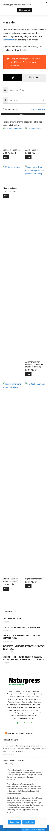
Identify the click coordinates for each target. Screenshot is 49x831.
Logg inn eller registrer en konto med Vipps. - (25, 62)
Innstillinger (29, 822)
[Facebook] (17, 722)
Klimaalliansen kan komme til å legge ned (21, 627)
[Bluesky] (31, 722)
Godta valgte (14, 822)
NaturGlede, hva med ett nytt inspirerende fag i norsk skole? (24, 647)
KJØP (5, 157)
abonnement (8, 39)
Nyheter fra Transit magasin (20, 733)
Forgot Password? (38, 109)
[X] (24, 722)
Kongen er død (10, 739)
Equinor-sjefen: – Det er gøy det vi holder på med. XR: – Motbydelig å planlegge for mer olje (23, 658)
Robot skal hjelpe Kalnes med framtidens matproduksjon (21, 636)
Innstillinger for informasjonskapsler (33, 829)
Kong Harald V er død (12, 619)
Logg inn (23, 114)
